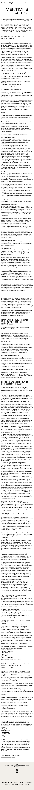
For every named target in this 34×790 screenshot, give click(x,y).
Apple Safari (5, 732)
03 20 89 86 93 (17, 778)
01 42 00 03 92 (17, 766)
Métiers (4, 782)
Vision (15, 782)
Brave (3, 735)
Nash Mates (28, 782)
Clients (10, 782)
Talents (21, 782)
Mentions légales (24, 784)
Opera (3, 736)
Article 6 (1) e (4, 173)
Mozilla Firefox (6, 730)
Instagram (15, 784)
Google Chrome (6, 729)
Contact (7, 784)
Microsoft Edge (6, 733)
